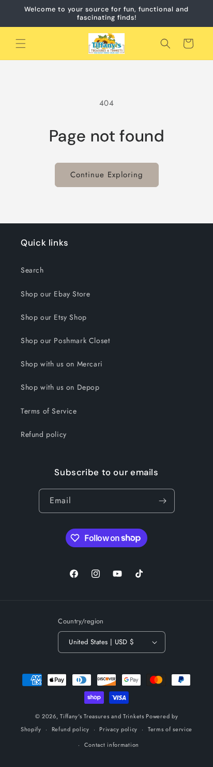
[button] (20, 43)
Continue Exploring (106, 174)
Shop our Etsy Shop (54, 317)
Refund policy (44, 434)
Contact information (111, 745)
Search (32, 270)
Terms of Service (49, 411)
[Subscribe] (162, 501)
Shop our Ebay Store (55, 294)
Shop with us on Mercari (62, 364)
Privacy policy (118, 729)
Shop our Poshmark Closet (65, 340)
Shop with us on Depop (60, 387)
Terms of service (170, 729)
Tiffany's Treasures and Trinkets (102, 716)
